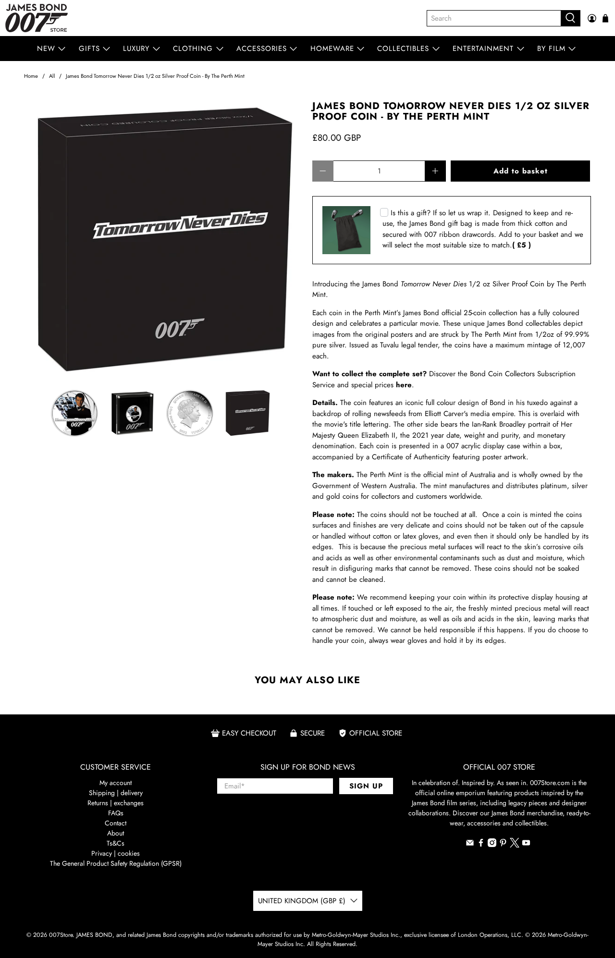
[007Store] (36, 18)
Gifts (89, 48)
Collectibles (403, 48)
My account (115, 782)
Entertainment (483, 48)
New (46, 48)
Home (31, 76)
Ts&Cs (115, 843)
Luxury (136, 48)
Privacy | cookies (115, 853)
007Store (61, 935)
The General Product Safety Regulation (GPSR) (116, 863)
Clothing (193, 48)
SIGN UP (366, 786)
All (52, 76)
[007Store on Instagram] (492, 844)
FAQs (115, 813)
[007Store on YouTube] (526, 844)
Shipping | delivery (116, 793)
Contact (115, 823)
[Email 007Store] (470, 844)
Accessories (261, 48)
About (115, 833)
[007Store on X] (514, 845)
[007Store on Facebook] (481, 844)
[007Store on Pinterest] (503, 844)
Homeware (332, 48)
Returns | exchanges (115, 803)
